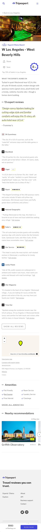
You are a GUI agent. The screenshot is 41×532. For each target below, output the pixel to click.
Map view (36, 419)
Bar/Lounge (8, 394)
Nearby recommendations (19, 413)
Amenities (10, 384)
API (22, 497)
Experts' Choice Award (15, 45)
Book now (29, 527)
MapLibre (13, 354)
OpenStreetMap (23, 354)
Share (8, 61)
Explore (5, 497)
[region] (20, 345)
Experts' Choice (8, 493)
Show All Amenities (13, 405)
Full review (16, 220)
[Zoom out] (4, 341)
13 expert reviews (14, 101)
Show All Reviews (14, 326)
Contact (23, 504)
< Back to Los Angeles (11, 13)
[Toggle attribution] (37, 354)
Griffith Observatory (13, 444)
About (23, 493)
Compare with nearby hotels (10, 362)
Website (4, 372)
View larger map (7, 359)
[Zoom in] (4, 338)
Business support (27, 500)
